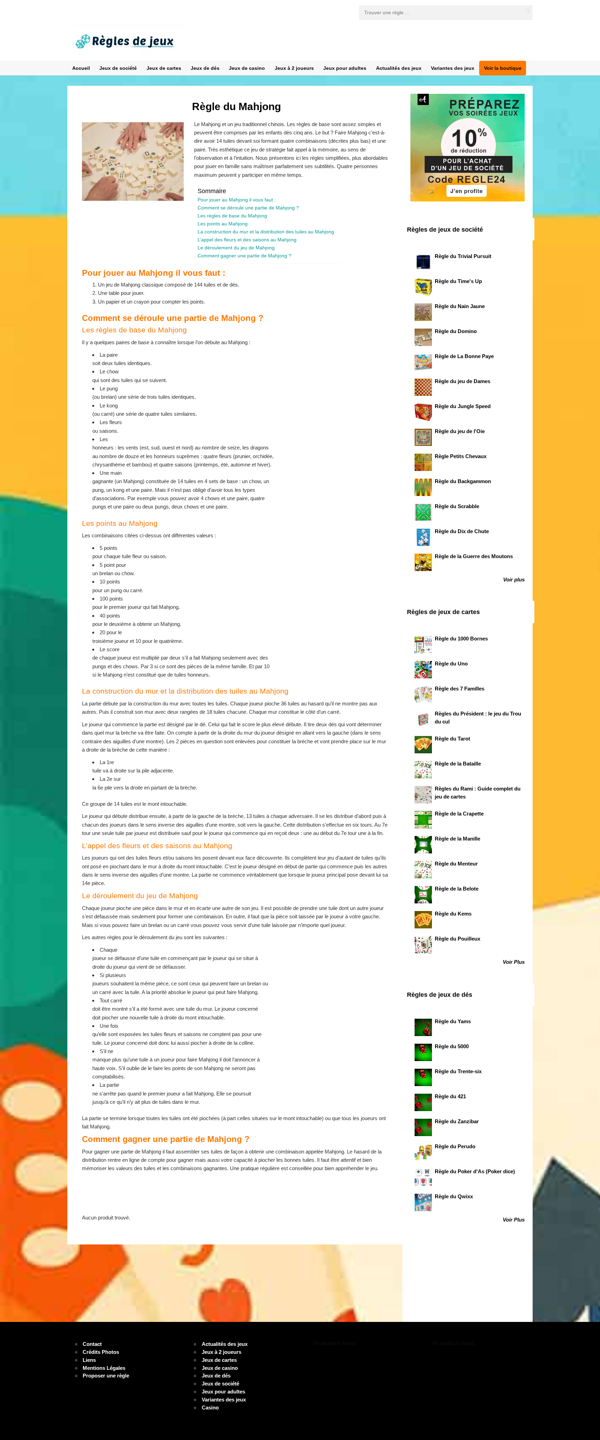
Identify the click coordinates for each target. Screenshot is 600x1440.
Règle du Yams (453, 1021)
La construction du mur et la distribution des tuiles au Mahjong (266, 231)
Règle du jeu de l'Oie (460, 431)
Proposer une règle (106, 1376)
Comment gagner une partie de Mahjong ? (244, 255)
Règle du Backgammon (463, 481)
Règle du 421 (450, 1096)
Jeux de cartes (164, 68)
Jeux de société (118, 68)
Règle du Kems (453, 914)
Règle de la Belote (456, 889)
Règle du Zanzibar (457, 1121)
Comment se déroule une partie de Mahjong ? (248, 207)
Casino (210, 1407)
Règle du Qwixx (454, 1196)
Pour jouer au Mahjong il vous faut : (237, 199)
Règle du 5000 (452, 1046)
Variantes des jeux (452, 68)
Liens (89, 1360)
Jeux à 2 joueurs (294, 68)
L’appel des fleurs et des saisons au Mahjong (247, 239)
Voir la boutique (503, 68)
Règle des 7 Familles (459, 689)
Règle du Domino (456, 331)
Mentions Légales (104, 1368)
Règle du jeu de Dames (462, 381)
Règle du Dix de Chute (462, 531)
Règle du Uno (451, 664)
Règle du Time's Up (458, 281)
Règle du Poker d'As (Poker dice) (475, 1171)
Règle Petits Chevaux (460, 456)
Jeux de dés (205, 68)
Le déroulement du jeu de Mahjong (236, 247)
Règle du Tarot (452, 739)
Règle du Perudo (455, 1146)
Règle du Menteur (456, 864)
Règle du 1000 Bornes (461, 639)
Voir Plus (514, 962)
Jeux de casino (247, 68)
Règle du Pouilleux (457, 939)
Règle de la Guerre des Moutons (474, 556)
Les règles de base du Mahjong (232, 215)
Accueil (81, 68)
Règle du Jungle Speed (463, 406)
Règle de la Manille (457, 839)
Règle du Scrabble (457, 506)
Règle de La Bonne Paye (464, 356)
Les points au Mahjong (223, 223)
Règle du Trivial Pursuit (463, 256)
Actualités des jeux (399, 68)
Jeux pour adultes (344, 68)
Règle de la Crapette (459, 814)
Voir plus (514, 579)
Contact (92, 1344)
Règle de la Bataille (458, 764)
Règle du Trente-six (458, 1071)
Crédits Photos (101, 1352)
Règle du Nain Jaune (460, 306)
